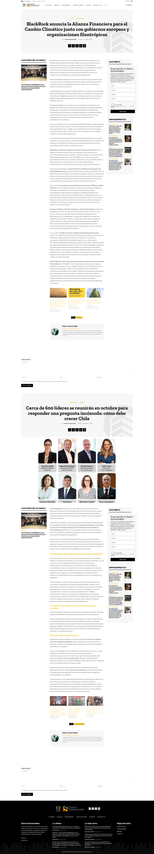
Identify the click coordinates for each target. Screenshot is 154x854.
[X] (130, 1)
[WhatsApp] (80, 45)
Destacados (55, 830)
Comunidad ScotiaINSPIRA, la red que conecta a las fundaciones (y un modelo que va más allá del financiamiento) (33, 87)
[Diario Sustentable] (56, 331)
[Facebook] (126, 1)
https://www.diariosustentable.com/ (70, 328)
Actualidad (79, 18)
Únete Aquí (123, 111)
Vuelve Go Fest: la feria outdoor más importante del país (48, 350)
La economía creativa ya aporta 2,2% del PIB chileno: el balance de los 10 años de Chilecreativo (116, 141)
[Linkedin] (84, 45)
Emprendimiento (113, 124)
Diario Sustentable (70, 39)
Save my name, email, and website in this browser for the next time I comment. (45, 381)
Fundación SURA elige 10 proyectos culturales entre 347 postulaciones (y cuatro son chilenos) (66, 827)
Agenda (111, 147)
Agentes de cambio (89, 831)
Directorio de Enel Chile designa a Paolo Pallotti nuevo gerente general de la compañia (106, 350)
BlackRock (79, 317)
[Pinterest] (77, 45)
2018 (72, 18)
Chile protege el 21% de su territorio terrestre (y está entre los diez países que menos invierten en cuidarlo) (98, 835)
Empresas (23, 82)
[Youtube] (132, 1)
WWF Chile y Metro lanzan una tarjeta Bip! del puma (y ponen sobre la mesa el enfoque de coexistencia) (98, 828)
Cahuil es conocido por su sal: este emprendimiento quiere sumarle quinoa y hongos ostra (115, 129)
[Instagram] (128, 1)
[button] (105, 5)
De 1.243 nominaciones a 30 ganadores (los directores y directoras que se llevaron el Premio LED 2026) (98, 843)
